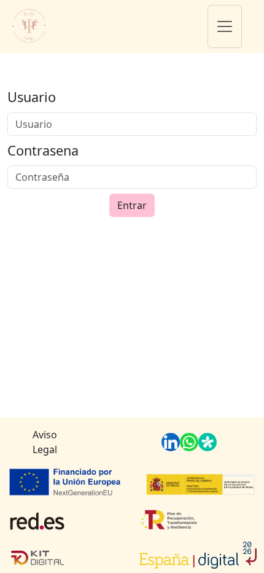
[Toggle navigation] (225, 26)
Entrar (132, 205)
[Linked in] (170, 442)
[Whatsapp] (189, 442)
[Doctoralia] (207, 442)
